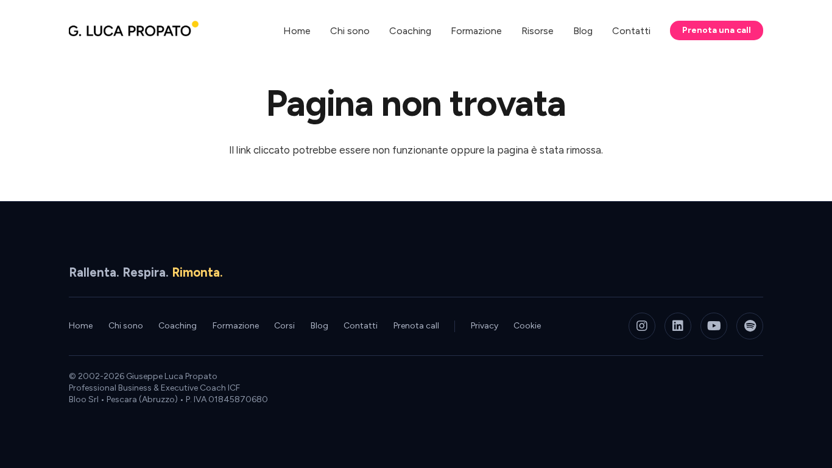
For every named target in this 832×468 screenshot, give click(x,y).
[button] (562, 30)
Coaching (177, 326)
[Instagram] (642, 326)
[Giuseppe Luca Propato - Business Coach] (134, 30)
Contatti (361, 326)
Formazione (236, 326)
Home (81, 326)
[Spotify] (749, 326)
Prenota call (416, 326)
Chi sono (125, 326)
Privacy (484, 326)
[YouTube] (713, 326)
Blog (319, 326)
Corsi (284, 326)
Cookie (527, 326)
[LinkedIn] (678, 326)
